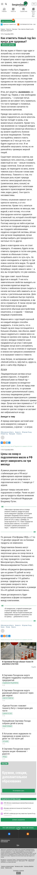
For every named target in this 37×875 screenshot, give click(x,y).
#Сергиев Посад (27, 432)
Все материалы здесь (18, 790)
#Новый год (4, 434)
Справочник (23, 11)
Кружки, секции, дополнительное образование (14, 777)
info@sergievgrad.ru (5, 840)
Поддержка (15, 870)
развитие (22, 870)
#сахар (8, 627)
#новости (18, 432)
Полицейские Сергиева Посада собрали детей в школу (16, 722)
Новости (13, 11)
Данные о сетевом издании (7, 866)
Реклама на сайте (19, 866)
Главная (4, 11)
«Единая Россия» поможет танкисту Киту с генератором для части (17, 708)
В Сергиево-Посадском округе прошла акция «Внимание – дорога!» (16, 751)
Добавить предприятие (18, 819)
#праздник (12, 434)
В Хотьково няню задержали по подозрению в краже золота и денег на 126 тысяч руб (16, 736)
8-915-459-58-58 (4, 841)
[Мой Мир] (9, 443)
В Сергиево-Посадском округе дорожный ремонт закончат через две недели (17, 693)
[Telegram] (7, 443)
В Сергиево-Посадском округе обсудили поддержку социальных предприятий (17, 678)
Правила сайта (8, 867)
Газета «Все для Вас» (33, 13)
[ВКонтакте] (2, 443)
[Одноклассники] (4, 443)
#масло (13, 627)
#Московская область (7, 432)
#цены (2, 627)
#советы (19, 434)
